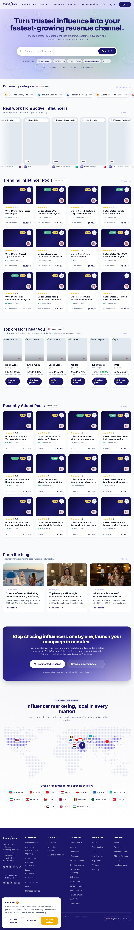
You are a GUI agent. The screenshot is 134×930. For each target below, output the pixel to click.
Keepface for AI (120, 865)
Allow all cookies (49, 920)
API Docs (95, 865)
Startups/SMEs (76, 843)
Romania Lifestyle (92, 61)
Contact (117, 847)
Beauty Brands (76, 890)
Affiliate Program (32, 858)
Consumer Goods (77, 886)
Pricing (117, 861)
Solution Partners (121, 852)
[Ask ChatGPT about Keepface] (4, 883)
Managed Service (32, 891)
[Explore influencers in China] (107, 741)
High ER (106, 61)
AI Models (57, 4)
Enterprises (74, 852)
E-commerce (75, 881)
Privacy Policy (63, 917)
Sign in (112, 4)
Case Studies (97, 847)
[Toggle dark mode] (103, 4)
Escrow (28, 886)
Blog (94, 843)
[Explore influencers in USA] (17, 739)
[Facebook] (14, 867)
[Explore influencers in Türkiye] (76, 740)
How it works (97, 856)
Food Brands (75, 904)
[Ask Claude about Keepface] (8, 883)
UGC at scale (75, 877)
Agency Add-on (31, 882)
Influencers (74, 856)
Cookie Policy (40, 912)
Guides (94, 852)
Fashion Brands (76, 895)
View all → (126, 112)
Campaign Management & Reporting (31, 850)
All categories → (123, 87)
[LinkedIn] (10, 867)
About (116, 843)
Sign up (124, 4)
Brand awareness (77, 865)
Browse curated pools (84, 664)
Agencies (73, 847)
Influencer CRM (31, 843)
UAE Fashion (59, 61)
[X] (17, 867)
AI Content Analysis (56, 855)
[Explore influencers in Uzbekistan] (89, 739)
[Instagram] (4, 867)
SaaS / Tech (75, 899)
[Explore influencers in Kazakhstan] (90, 736)
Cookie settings (13, 920)
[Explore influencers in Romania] (71, 737)
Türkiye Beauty (44, 61)
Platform (43, 4)
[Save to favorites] (29, 189)
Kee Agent (52, 843)
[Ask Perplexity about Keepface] (19, 883)
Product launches (77, 861)
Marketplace (28, 4)
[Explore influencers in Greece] (70, 740)
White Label (30, 878)
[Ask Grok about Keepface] (15, 883)
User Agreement (81, 917)
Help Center (97, 861)
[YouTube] (7, 867)
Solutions (72, 4)
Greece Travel (75, 61)
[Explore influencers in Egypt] (74, 745)
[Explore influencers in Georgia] (80, 738)
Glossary (95, 869)
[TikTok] (20, 867)
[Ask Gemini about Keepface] (11, 883)
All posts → (126, 559)
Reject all (31, 921)
